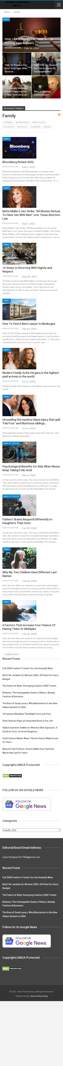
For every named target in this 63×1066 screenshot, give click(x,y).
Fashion (47, 127)
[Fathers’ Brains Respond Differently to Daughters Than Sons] (19, 505)
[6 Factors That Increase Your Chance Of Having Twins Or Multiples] (19, 611)
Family (7, 139)
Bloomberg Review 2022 (18, 162)
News (6, 19)
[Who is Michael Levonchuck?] (46, 87)
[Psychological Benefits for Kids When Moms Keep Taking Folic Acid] (19, 452)
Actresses (8, 122)
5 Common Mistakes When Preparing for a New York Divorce (16, 91)
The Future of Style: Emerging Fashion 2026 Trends (29, 686)
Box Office (22, 127)
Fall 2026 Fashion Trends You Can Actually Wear (27, 668)
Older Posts (12, 654)
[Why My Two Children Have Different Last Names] (19, 558)
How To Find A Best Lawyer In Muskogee (28, 323)
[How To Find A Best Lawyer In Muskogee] (19, 309)
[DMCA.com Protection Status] (12, 775)
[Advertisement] (31, 1033)
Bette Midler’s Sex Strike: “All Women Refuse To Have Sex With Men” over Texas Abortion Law (31, 215)
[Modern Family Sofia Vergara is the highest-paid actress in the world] (19, 358)
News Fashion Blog (39, 996)
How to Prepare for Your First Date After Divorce (16, 68)
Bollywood (9, 127)
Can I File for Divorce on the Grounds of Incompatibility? (46, 68)
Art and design (22, 122)
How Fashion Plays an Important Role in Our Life (27, 721)
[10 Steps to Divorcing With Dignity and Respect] (19, 253)
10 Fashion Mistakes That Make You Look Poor (26, 714)
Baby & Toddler (38, 122)
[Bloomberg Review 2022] (19, 147)
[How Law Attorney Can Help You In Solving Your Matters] (31, 34)
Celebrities (35, 127)
